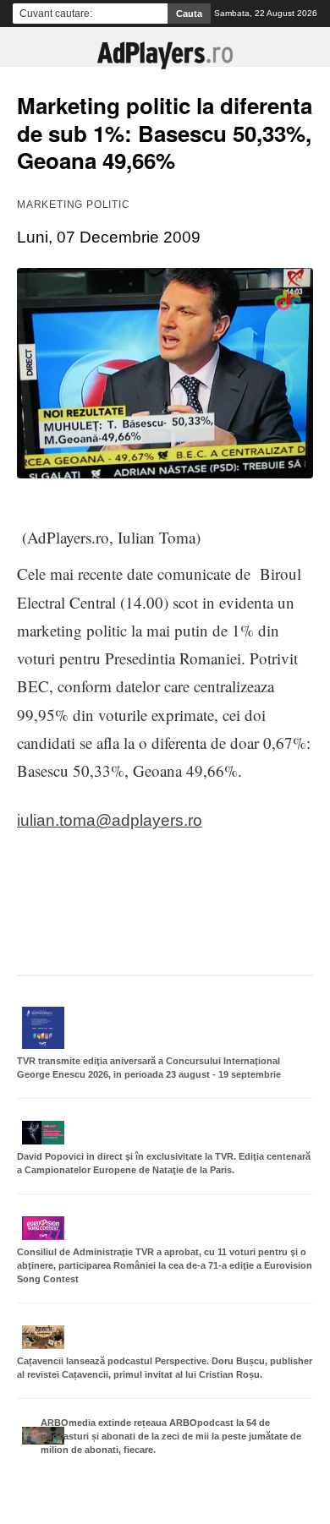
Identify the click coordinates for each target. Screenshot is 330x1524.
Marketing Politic (73, 204)
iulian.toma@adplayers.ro (109, 820)
